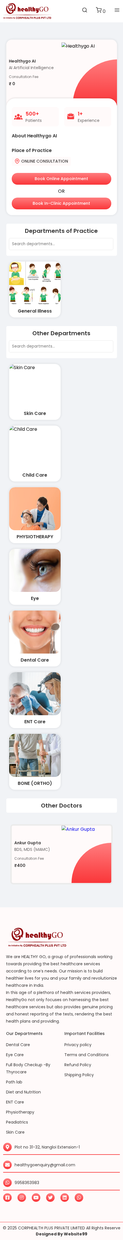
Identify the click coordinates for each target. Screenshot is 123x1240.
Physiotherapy (20, 1112)
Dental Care (18, 1045)
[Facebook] (7, 1197)
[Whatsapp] (79, 1197)
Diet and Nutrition (23, 1092)
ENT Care (15, 1102)
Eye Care (15, 1055)
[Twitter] (50, 1197)
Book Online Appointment (61, 179)
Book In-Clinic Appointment (61, 203)
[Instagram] (21, 1197)
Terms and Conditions (86, 1055)
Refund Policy (77, 1065)
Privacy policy (78, 1045)
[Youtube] (36, 1197)
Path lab (14, 1082)
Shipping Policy (79, 1075)
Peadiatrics (17, 1122)
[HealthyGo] (27, 11)
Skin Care (15, 1132)
